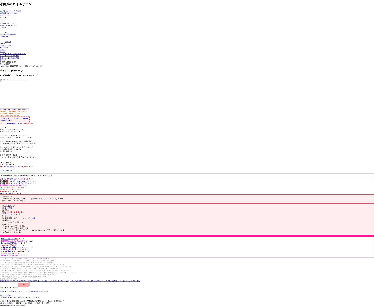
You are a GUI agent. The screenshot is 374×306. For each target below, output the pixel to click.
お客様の (25, 118)
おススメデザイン (8, 245)
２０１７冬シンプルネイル (19, 181)
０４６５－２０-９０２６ (15, 212)
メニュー (3, 50)
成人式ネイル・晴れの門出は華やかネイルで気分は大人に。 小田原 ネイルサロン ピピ (108, 281)
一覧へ (72, 281)
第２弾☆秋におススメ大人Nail (11, 185)
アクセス (17, 118)
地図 (33, 218)
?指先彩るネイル (7, 253)
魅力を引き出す (13, 251)
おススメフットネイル (8, 189)
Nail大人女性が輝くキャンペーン (14, 247)
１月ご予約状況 (7, 120)
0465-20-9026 (8, 303)
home (2, 66)
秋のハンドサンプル (8, 239)
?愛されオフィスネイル (9, 255)
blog (7, 66)
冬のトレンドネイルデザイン (19, 183)
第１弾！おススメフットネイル (12, 187)
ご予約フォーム (7, 214)
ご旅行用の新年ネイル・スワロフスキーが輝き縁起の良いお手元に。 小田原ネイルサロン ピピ (34, 281)
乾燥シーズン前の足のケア (12, 249)
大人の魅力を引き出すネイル (12, 243)
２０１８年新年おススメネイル (13, 123)
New (16, 239)
